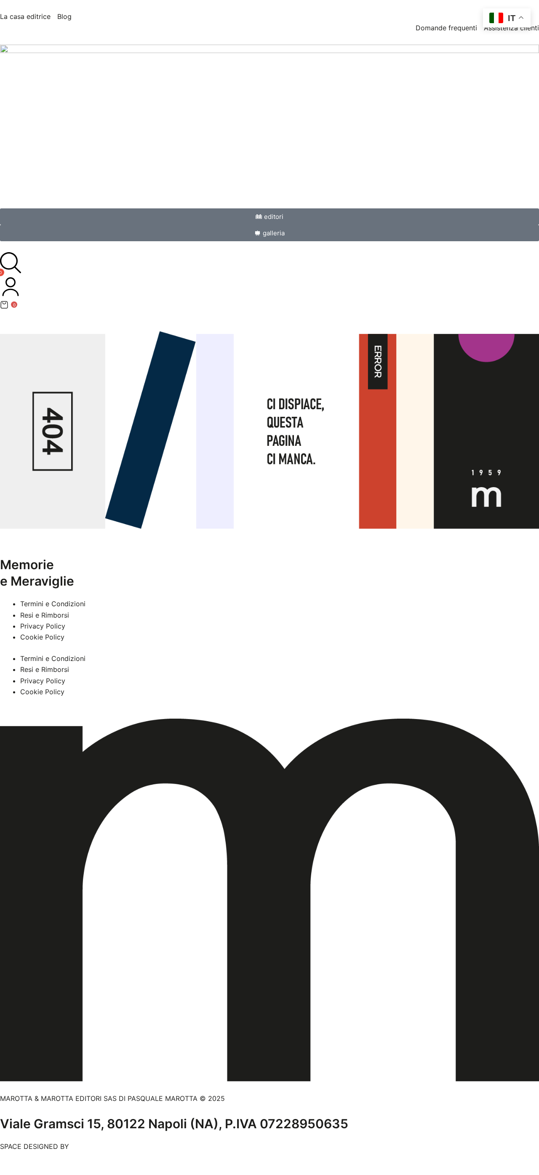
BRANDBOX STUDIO (103, 1146)
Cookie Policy (42, 637)
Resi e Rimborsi (44, 615)
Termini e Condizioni (52, 603)
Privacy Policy (42, 626)
